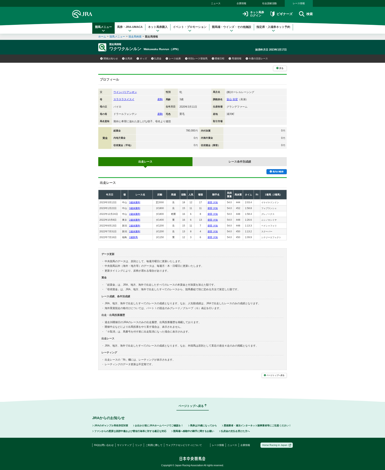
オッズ (143, 58)
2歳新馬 (133, 237)
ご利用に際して (154, 445)
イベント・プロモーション (190, 26)
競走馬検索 (135, 36)
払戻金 (157, 58)
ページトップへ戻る (275, 375)
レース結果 (175, 58)
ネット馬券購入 (158, 26)
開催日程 (219, 58)
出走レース (145, 161)
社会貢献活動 (269, 3)
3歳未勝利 (134, 202)
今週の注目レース (258, 58)
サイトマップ (124, 445)
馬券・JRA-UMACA (130, 26)
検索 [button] (309, 14)
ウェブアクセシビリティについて (184, 445)
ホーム (102, 36)
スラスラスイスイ (123, 99)
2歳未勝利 (134, 214)
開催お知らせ (110, 58)
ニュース (216, 3)
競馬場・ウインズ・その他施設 (231, 26)
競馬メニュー (103, 26)
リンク (138, 445)
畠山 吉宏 (232, 99)
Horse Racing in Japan (274, 445)
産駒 (160, 99)
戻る (281, 68)
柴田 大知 (213, 202)
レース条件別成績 (240, 161)
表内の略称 (278, 171)
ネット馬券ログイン (257, 14)
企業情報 (241, 3)
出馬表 (128, 58)
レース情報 (299, 3)
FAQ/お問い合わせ (104, 445)
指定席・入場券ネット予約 (273, 26)
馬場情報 (236, 58)
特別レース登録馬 (198, 58)
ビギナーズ (284, 14)
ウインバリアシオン (125, 92)
